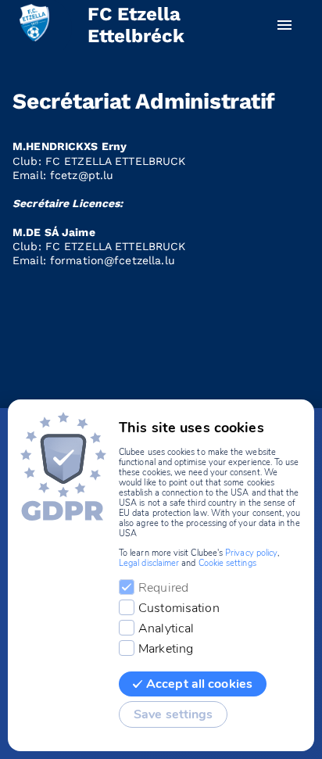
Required (163, 588)
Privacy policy (251, 553)
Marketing (165, 649)
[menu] (284, 25)
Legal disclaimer (149, 563)
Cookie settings (227, 563)
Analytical (166, 628)
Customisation (179, 608)
